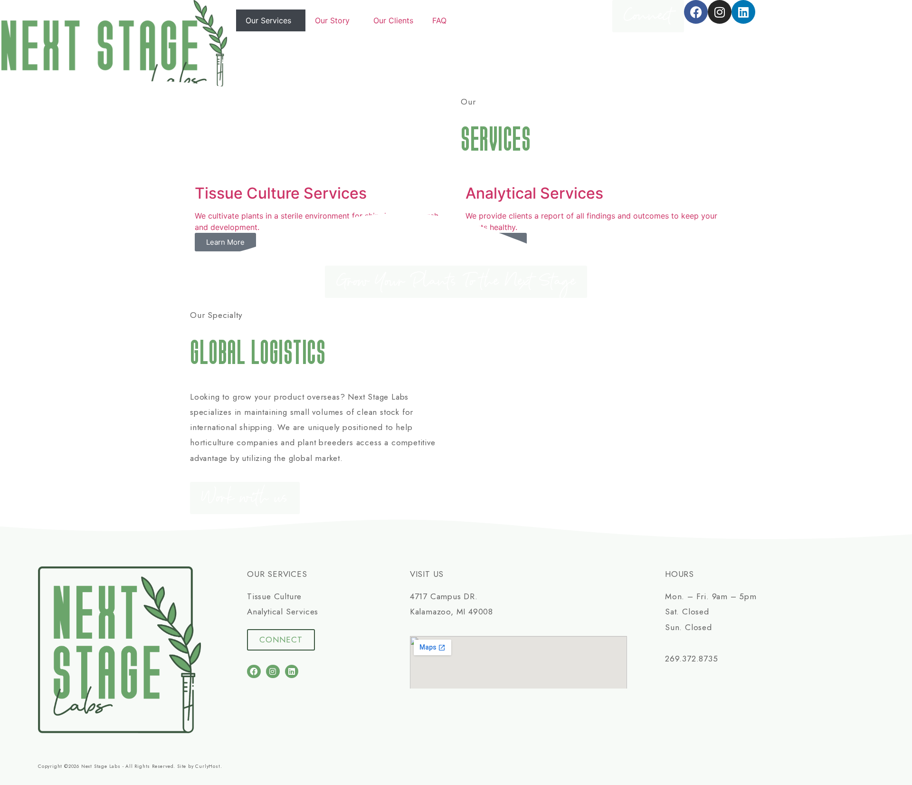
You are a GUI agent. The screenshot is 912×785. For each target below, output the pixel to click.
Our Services (268, 20)
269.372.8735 (691, 658)
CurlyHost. (208, 766)
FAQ (439, 20)
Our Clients (393, 20)
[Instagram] (720, 12)
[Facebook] (696, 12)
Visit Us (427, 574)
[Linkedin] (743, 12)
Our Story (332, 20)
